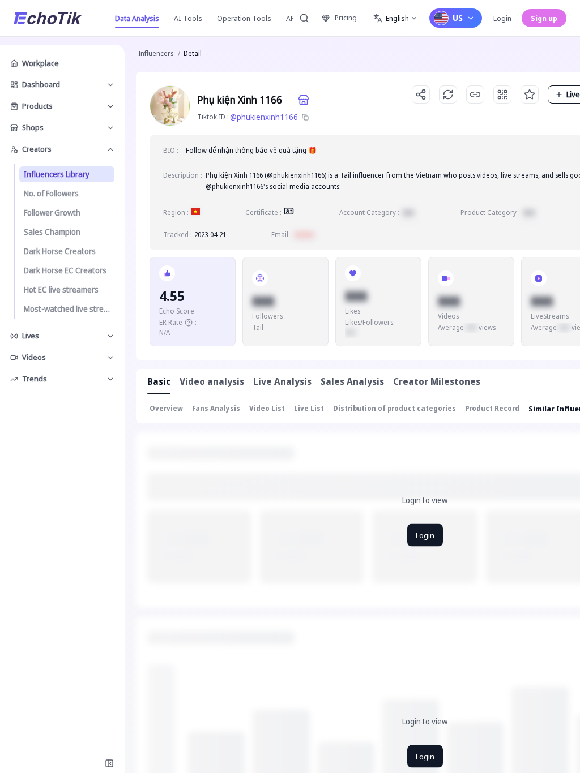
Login (502, 18)
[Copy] (305, 117)
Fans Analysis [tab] (216, 408)
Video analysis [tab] (212, 381)
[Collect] (530, 94)
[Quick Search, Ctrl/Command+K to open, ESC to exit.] (304, 18)
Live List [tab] (309, 408)
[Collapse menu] (109, 763)
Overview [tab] (166, 408)
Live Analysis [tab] (282, 381)
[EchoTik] (48, 18)
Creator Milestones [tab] (436, 381)
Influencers (155, 53)
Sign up (544, 18)
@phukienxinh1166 (264, 116)
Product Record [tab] (492, 408)
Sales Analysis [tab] (352, 381)
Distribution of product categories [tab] (394, 408)
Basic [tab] (158, 381)
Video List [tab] (267, 408)
